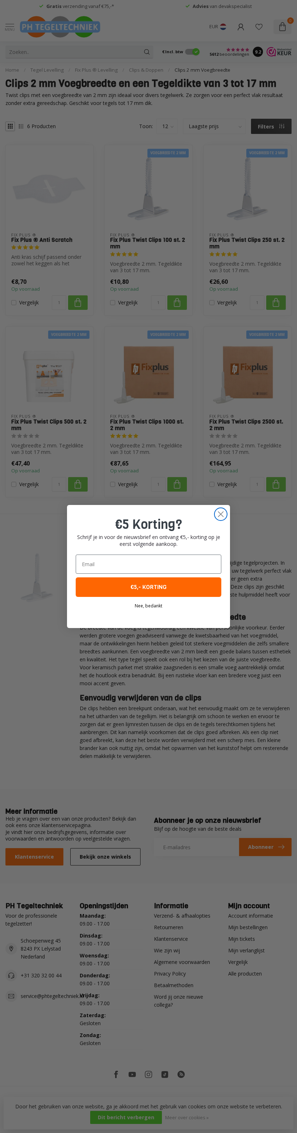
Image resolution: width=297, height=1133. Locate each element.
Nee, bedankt (148, 606)
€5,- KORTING (148, 587)
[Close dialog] (220, 514)
